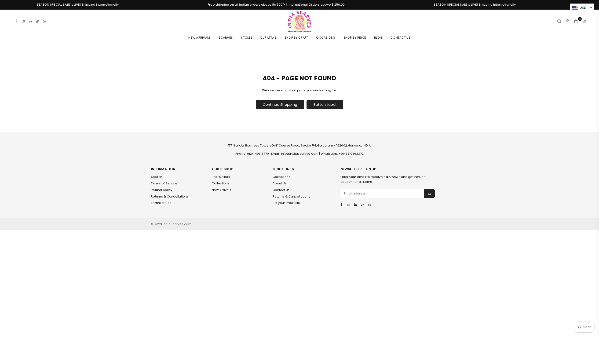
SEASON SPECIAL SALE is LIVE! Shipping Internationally (65, 4)
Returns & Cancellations (170, 196)
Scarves (226, 37)
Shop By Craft (296, 37)
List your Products (286, 203)
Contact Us (401, 37)
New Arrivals (199, 37)
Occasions (325, 37)
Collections (221, 183)
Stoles (246, 37)
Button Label (325, 104)
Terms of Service (164, 183)
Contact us (281, 190)
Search (156, 177)
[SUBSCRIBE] (429, 193)
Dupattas (268, 37)
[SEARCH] (559, 21)
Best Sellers (221, 177)
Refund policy (161, 190)
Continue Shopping (280, 104)
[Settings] (583, 21)
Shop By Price (354, 37)
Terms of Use (161, 203)
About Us (280, 183)
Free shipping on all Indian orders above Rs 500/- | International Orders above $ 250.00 (263, 4)
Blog (378, 37)
